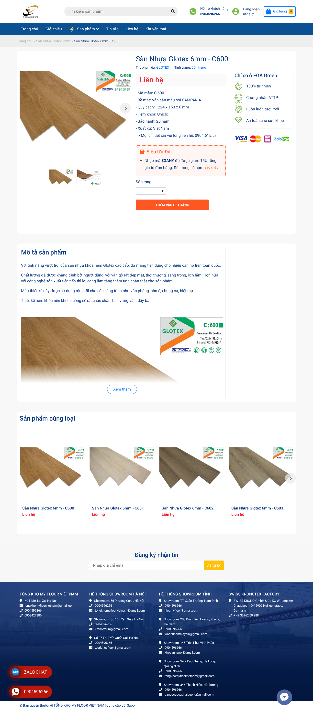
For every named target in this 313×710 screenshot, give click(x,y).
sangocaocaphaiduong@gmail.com (188, 694)
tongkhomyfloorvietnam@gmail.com (49, 605)
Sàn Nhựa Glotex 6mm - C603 (257, 508)
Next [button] (125, 108)
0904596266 (210, 14)
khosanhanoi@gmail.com (182, 652)
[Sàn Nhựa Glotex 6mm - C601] (121, 469)
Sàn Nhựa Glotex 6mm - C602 (187, 508)
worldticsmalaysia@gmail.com (185, 634)
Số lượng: (144, 182)
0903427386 (33, 615)
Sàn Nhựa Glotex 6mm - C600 (48, 508)
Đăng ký (248, 14)
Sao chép (211, 167)
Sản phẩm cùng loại (47, 418)
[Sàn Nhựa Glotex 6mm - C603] (261, 469)
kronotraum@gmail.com (111, 629)
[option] (75, 108)
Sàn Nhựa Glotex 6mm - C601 (118, 508)
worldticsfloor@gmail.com (112, 647)
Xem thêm (122, 389)
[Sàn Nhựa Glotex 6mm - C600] (75, 108)
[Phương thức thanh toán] (262, 139)
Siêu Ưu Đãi (159, 151)
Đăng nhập (251, 9)
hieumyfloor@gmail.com (181, 610)
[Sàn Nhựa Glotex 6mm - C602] (191, 469)
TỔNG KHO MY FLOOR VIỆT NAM (79, 705)
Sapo (131, 705)
